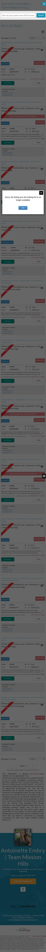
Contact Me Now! (23, 881)
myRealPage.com (23, 930)
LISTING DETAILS (7, 83)
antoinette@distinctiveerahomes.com (23, 920)
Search (41, 15)
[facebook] (23, 889)
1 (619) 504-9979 (7, 93)
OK (23, 208)
